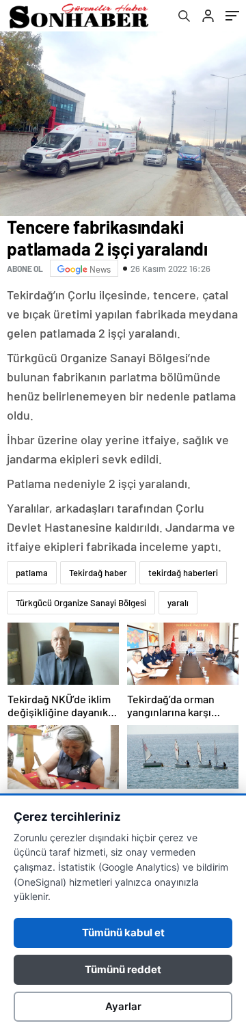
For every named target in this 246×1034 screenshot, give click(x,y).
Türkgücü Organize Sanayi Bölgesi (81, 602)
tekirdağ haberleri (183, 572)
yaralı (178, 602)
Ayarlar (123, 1006)
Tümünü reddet (123, 969)
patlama (32, 572)
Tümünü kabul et (123, 932)
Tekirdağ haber (98, 572)
